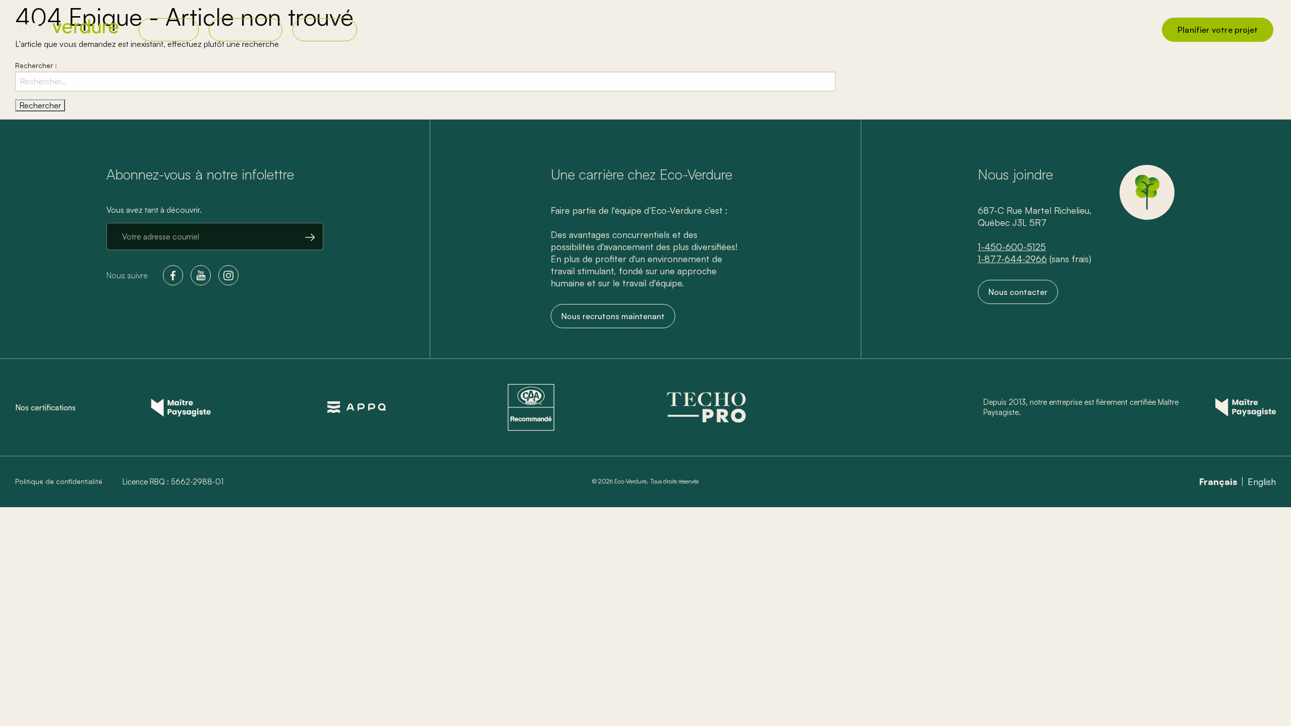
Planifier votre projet (1218, 30)
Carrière (1028, 30)
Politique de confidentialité (58, 481)
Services (168, 29)
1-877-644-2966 (1012, 258)
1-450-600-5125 (1012, 246)
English (1262, 481)
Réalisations (245, 29)
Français (1218, 481)
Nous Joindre (1107, 30)
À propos (957, 30)
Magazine (324, 29)
